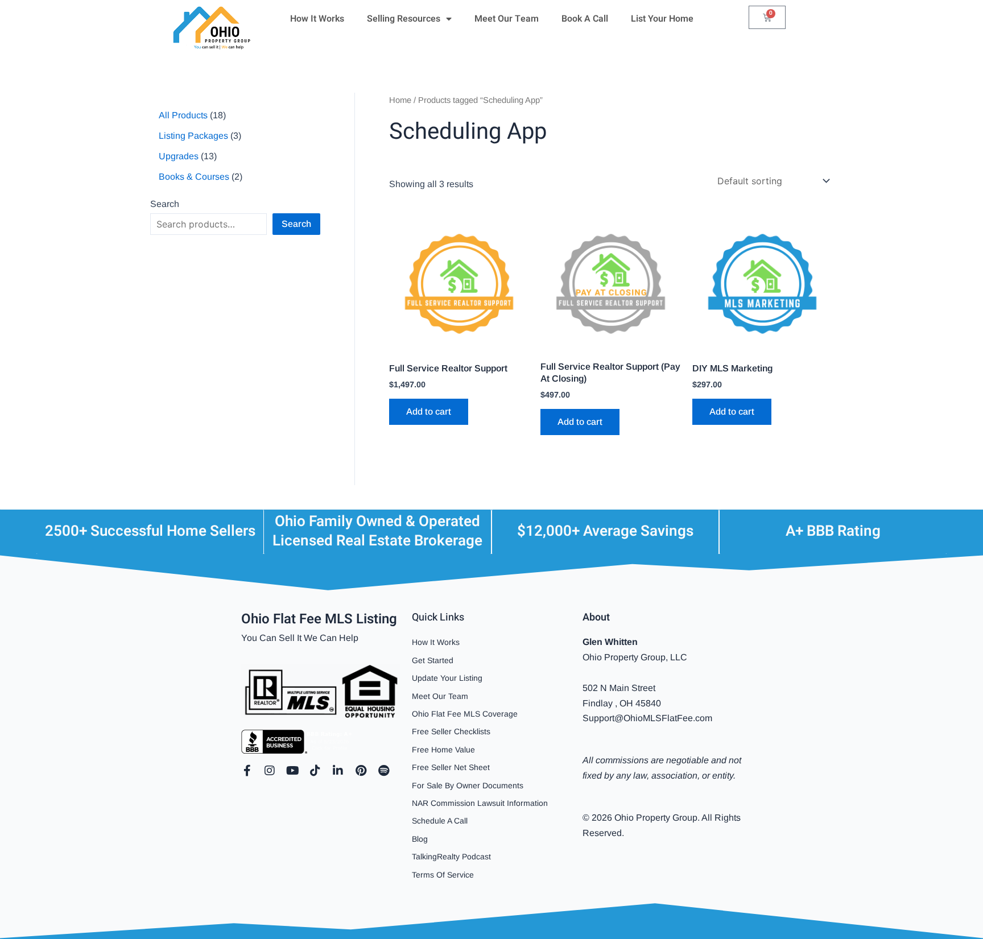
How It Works (317, 19)
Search (164, 204)
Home (400, 100)
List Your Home (662, 19)
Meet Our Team (506, 19)
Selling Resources (403, 19)
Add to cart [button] (428, 411)
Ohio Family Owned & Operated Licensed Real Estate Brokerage (377, 531)
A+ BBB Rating (833, 531)
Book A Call (584, 19)
